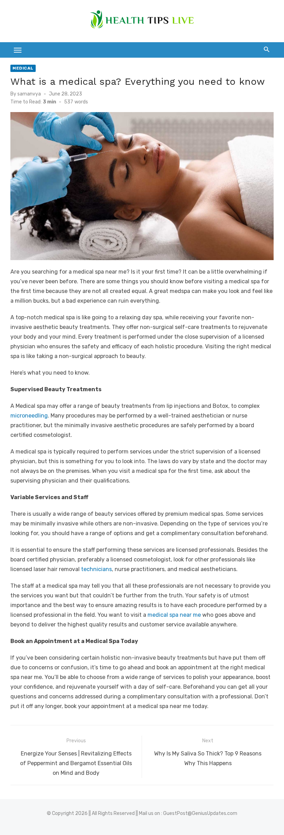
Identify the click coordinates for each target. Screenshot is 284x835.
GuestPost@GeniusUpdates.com (200, 813)
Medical (23, 68)
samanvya (29, 94)
